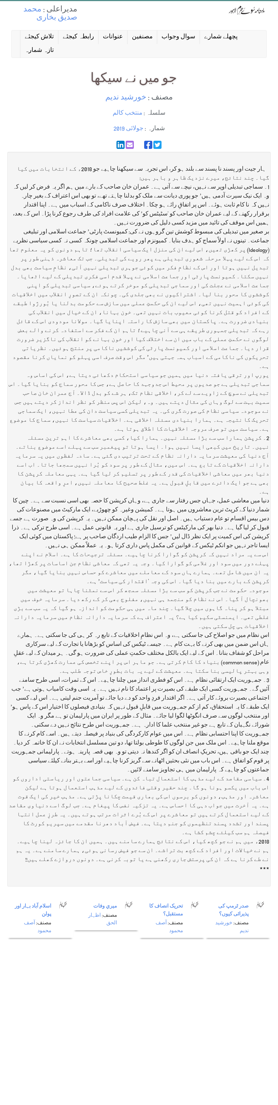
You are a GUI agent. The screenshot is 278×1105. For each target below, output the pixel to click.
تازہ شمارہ (39, 50)
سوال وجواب (178, 37)
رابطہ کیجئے (78, 37)
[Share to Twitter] (157, 145)
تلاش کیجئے (39, 37)
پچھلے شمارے (221, 37)
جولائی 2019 (128, 129)
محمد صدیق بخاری (50, 14)
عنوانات (113, 37)
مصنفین (142, 37)
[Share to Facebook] (148, 145)
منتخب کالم (127, 113)
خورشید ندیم (125, 98)
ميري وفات (105, 906)
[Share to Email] (130, 145)
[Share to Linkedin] (120, 145)
